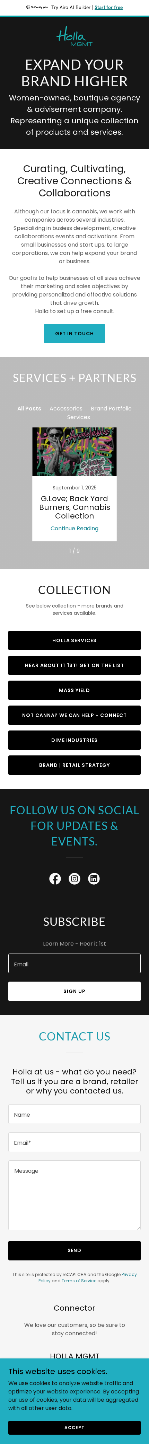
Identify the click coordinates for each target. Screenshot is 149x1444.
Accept (74, 1427)
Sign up (74, 991)
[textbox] (74, 963)
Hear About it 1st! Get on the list (74, 665)
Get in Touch (74, 333)
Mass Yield (74, 690)
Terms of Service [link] (79, 1281)
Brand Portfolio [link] (111, 409)
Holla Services (74, 640)
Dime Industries (74, 740)
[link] (74, 23)
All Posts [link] (29, 409)
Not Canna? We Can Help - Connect (74, 715)
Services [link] (78, 417)
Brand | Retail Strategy (74, 765)
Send (75, 1250)
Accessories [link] (66, 409)
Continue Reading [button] (74, 528)
